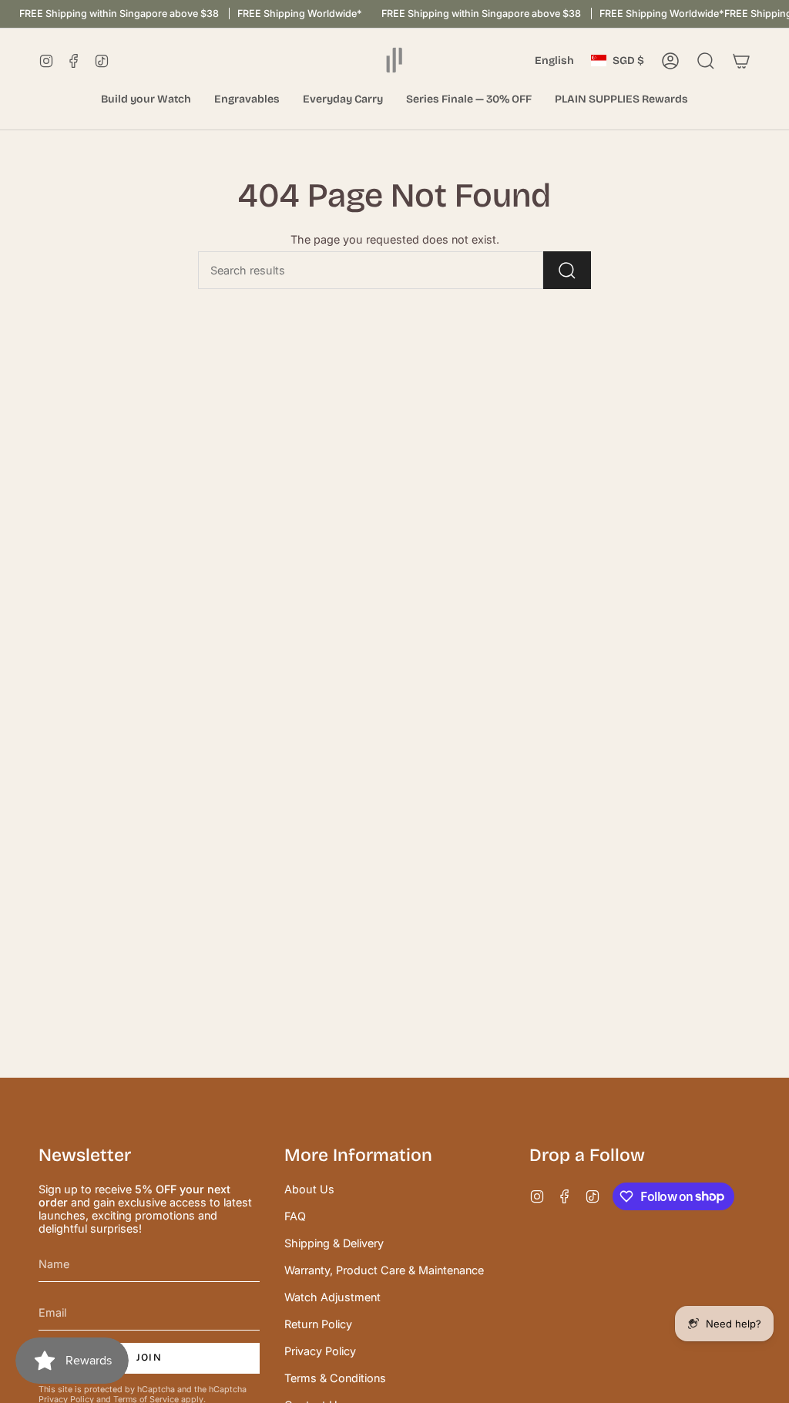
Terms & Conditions (335, 1377)
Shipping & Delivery (334, 1243)
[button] (146, 100)
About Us (309, 1189)
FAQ (295, 1216)
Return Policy (318, 1324)
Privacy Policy (320, 1351)
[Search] (567, 270)
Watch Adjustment (332, 1297)
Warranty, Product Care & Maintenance (384, 1270)
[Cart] (741, 61)
